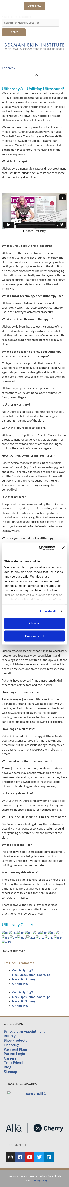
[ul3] (36, 932)
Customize (32, 635)
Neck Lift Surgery (24, 979)
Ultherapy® (20, 983)
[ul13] (49, 937)
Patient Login (14, 1054)
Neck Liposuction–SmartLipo (31, 974)
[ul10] (21, 937)
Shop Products (15, 1040)
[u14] (13, 932)
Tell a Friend (13, 1063)
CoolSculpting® (22, 970)
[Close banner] (63, 547)
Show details (48, 611)
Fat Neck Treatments (19, 963)
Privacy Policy (40, 1180)
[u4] (5, 932)
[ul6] (52, 932)
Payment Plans (16, 1049)
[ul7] (59, 932)
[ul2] (29, 932)
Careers (10, 1058)
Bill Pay (10, 1036)
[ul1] (21, 932)
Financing (11, 1045)
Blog (7, 1067)
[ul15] (6, 942)
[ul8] (6, 937)
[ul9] (13, 937)
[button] (63, 58)
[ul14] (58, 937)
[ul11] (31, 937)
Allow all (34, 623)
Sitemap (10, 1072)
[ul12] (40, 937)
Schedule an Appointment (24, 1031)
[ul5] (44, 932)
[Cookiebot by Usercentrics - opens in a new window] (40, 547)
